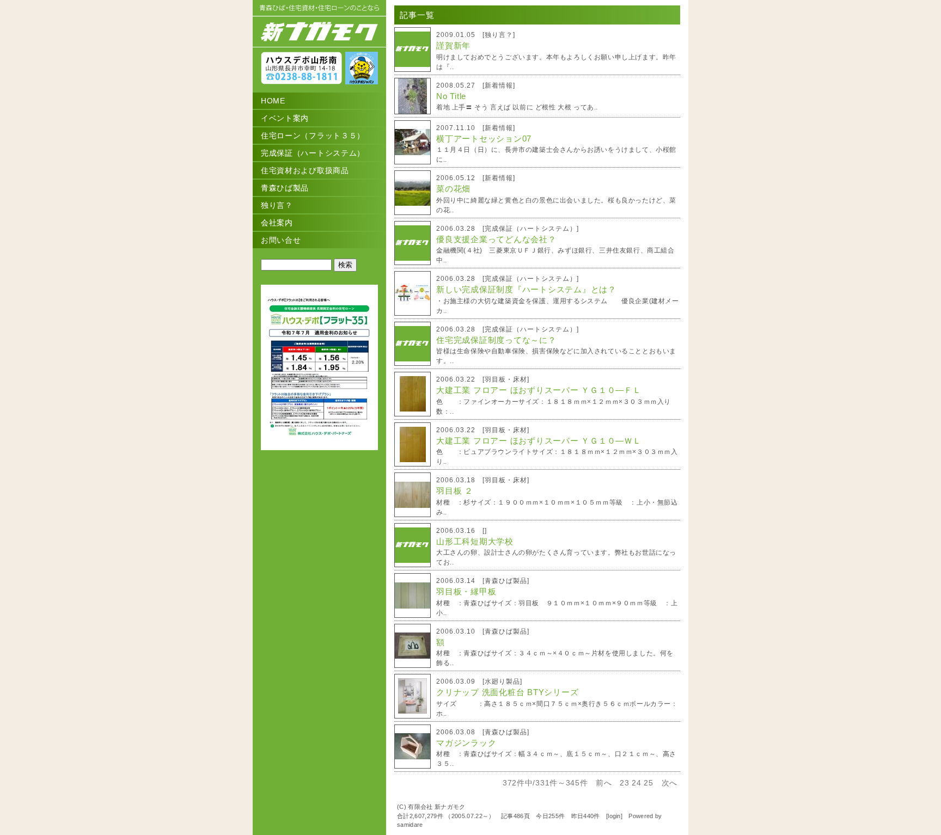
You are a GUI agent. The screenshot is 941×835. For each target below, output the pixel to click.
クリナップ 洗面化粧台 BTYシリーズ (507, 692)
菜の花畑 (453, 188)
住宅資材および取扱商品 (305, 170)
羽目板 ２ (454, 490)
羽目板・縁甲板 (466, 591)
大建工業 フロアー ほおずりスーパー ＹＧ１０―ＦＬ (538, 390)
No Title (451, 96)
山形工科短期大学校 (475, 541)
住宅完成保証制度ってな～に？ (496, 340)
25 (648, 782)
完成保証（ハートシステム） (313, 153)
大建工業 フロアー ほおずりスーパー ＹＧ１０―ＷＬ (538, 440)
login (614, 816)
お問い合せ (281, 240)
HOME (273, 100)
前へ (604, 782)
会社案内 (277, 222)
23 (624, 782)
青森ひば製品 (285, 187)
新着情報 (499, 85)
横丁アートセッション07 (483, 138)
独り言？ (277, 205)
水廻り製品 (502, 681)
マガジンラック (466, 742)
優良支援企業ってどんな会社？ (496, 239)
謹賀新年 (453, 45)
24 (636, 782)
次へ (669, 782)
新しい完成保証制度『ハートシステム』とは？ (526, 289)
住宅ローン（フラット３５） (313, 135)
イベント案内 (285, 118)
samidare (410, 824)
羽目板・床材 (506, 379)
